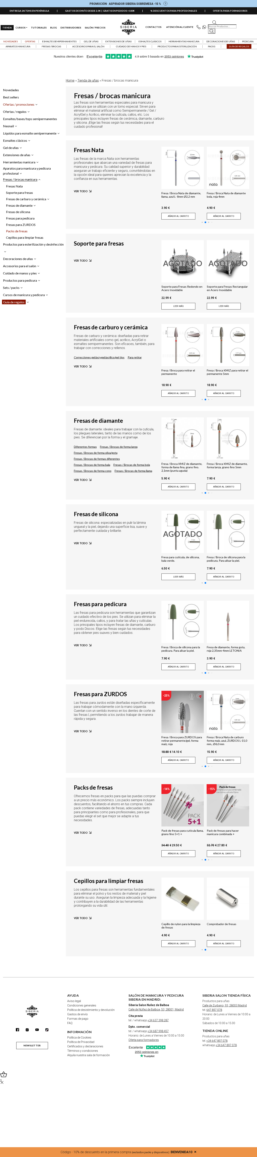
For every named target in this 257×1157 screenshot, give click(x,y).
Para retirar (135, 357)
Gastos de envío (77, 1014)
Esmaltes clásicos (15, 140)
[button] (29, 41)
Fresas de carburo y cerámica (26, 199)
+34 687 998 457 (158, 1031)
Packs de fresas (17, 231)
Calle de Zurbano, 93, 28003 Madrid (224, 1005)
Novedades (10, 41)
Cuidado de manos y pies (20, 273)
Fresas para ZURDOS (21, 225)
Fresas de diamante (19, 205)
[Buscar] (211, 31)
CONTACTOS (153, 27)
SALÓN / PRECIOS (95, 27)
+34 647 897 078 (216, 1040)
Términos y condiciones (82, 1050)
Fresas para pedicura (20, 218)
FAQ (69, 1023)
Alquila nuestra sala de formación (88, 1055)
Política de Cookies (79, 1037)
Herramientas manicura (19, 162)
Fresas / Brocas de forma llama (133, 470)
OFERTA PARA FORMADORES (230, 10)
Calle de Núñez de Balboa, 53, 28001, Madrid (156, 1009)
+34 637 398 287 (158, 1020)
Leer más (178, 306)
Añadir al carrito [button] (178, 216)
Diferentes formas (85, 446)
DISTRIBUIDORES (70, 27)
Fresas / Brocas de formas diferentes (97, 458)
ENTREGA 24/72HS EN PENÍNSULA (29, 10)
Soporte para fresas (19, 192)
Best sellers (11, 97)
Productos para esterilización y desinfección (33, 244)
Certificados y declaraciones (85, 1046)
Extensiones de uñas (16, 155)
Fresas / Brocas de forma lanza (119, 446)
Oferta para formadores (143, 1040)
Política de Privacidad (80, 1042)
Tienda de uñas (88, 80)
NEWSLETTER (32, 1045)
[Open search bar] (214, 22)
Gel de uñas (11, 148)
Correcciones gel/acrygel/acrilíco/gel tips (99, 357)
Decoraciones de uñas (18, 259)
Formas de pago (77, 1018)
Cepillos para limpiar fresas (24, 237)
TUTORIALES (39, 27)
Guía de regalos (13, 302)
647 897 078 (214, 1009)
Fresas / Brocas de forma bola (131, 464)
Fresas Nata (14, 186)
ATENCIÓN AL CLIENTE (179, 27)
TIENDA (7, 27)
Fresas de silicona (18, 212)
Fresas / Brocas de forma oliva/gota (95, 452)
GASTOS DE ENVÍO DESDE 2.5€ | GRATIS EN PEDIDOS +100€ (100, 10)
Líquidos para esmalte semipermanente (29, 133)
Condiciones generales (81, 1005)
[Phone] (199, 27)
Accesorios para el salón (19, 266)
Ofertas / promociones (18, 104)
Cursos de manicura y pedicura (24, 295)
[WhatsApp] (205, 27)
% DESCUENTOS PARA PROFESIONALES (173, 10)
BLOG (53, 27)
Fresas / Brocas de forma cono (92, 470)
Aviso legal (74, 1001)
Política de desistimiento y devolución (91, 1009)
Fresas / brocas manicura (20, 179)
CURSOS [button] (20, 27)
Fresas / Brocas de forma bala (92, 464)
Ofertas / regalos (15, 111)
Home (70, 80)
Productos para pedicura (20, 280)
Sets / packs (11, 287)
